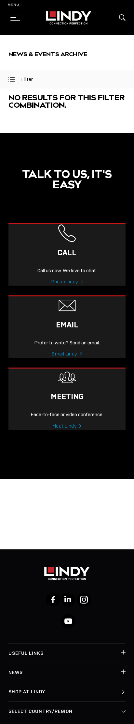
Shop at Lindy (26, 692)
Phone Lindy (64, 281)
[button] (122, 18)
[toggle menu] (13, 18)
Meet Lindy (64, 426)
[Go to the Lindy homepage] (68, 17)
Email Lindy (64, 354)
